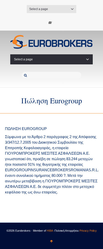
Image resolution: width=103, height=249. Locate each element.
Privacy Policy (88, 230)
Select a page (38, 9)
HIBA (50, 230)
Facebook (51, 21)
